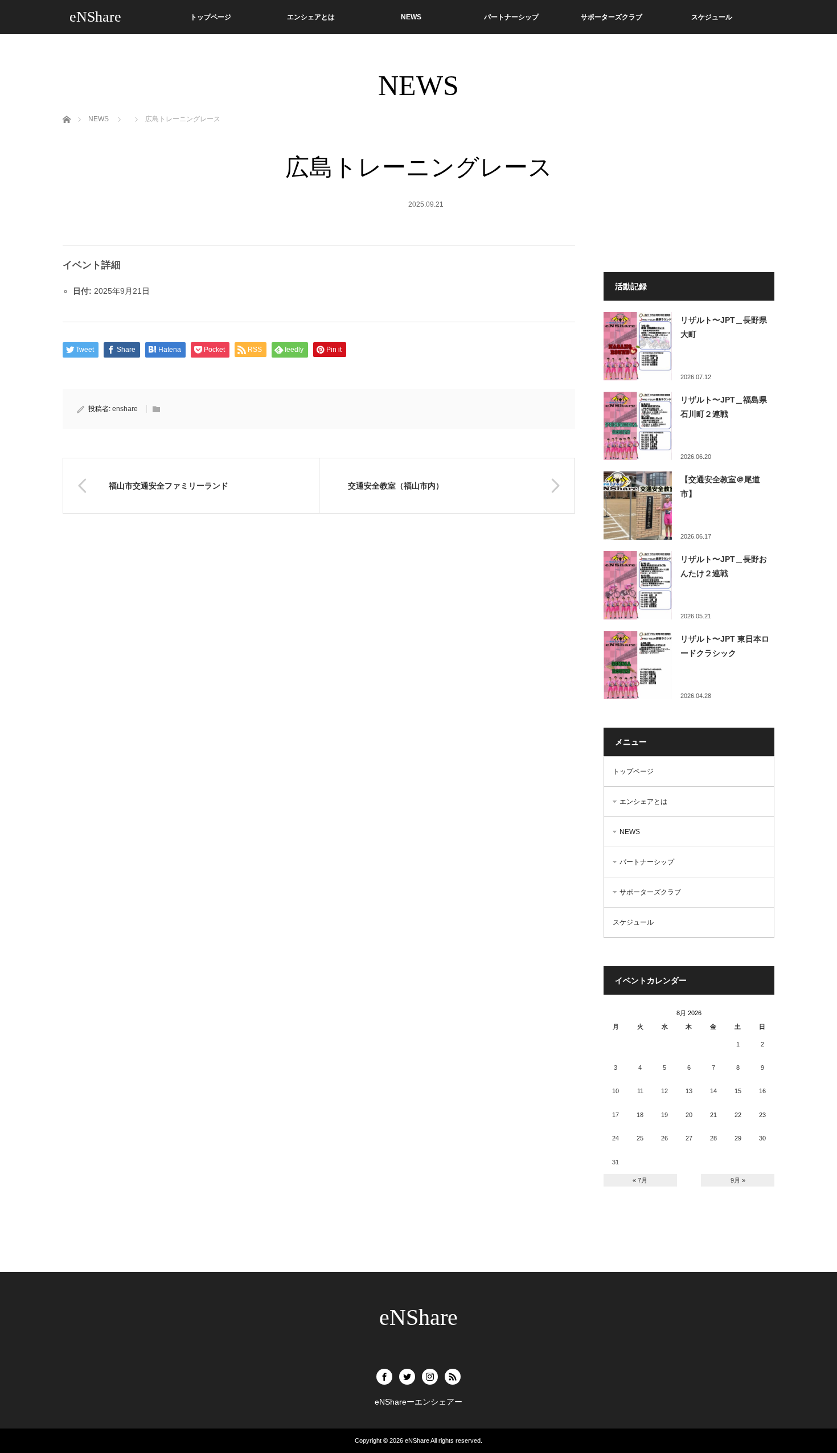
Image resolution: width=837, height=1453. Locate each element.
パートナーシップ (511, 17)
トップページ (210, 17)
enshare (125, 409)
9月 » (738, 1180)
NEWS (411, 17)
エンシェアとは (311, 17)
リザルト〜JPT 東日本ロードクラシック (724, 646)
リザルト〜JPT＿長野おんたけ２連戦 (723, 566)
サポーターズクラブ (611, 17)
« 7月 (640, 1180)
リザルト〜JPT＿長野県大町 (723, 327)
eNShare (95, 17)
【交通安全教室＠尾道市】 (720, 486)
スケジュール (711, 17)
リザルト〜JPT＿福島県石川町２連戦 (723, 406)
